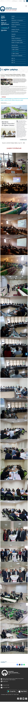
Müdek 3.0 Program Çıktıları (17, 42)
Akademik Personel (15, 29)
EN (27, 0)
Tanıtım (12, 18)
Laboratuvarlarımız (15, 22)
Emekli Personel (14, 31)
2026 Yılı (13, 58)
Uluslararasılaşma (14, 47)
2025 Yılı (13, 60)
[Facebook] (18, 698)
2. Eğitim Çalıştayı (15, 51)
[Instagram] (26, 698)
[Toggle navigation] (26, 6)
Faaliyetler (13, 34)
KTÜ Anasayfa (14, 1)
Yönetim (13, 16)
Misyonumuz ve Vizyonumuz (17, 20)
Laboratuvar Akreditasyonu (16, 40)
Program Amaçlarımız (15, 24)
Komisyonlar (13, 26)
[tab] (5, 17)
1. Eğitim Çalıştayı (14, 49)
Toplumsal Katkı (14, 45)
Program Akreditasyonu (16, 38)
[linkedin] (21, 698)
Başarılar (13, 36)
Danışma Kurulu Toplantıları (16, 55)
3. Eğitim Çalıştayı (15, 53)
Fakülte (20, 1)
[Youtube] (23, 698)
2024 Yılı (13, 62)
